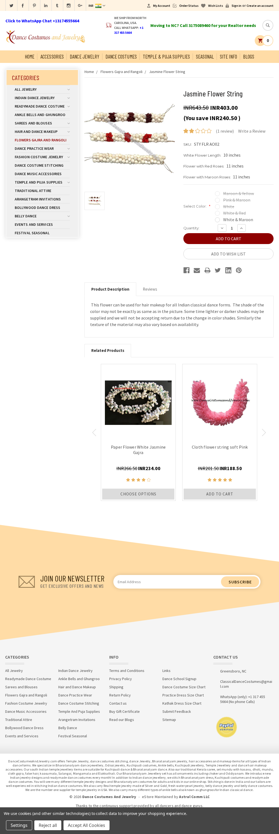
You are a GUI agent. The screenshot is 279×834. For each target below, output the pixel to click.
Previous (94, 432)
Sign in (236, 6)
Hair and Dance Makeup (36, 131)
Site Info (228, 56)
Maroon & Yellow (238, 193)
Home (29, 56)
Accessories (52, 56)
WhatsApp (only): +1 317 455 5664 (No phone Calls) (242, 699)
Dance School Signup (179, 678)
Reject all (48, 825)
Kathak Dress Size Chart (181, 703)
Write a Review (251, 131)
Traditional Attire (33, 190)
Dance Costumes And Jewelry (109, 796)
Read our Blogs (121, 719)
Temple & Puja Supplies (166, 56)
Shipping (116, 686)
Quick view (138, 401)
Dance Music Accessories (38, 173)
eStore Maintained (157, 796)
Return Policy (120, 695)
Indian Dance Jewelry (34, 97)
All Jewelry (26, 89)
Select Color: (196, 206)
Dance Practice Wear (34, 148)
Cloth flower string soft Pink (220, 447)
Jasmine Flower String (167, 71)
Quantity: (191, 228)
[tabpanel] (138, 432)
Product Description (110, 289)
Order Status (189, 6)
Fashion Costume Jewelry (39, 156)
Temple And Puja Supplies (38, 182)
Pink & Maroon (236, 200)
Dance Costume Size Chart (183, 686)
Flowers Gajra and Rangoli (41, 140)
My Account (161, 6)
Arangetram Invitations (38, 199)
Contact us (118, 703)
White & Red (234, 213)
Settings (19, 825)
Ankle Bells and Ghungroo (40, 114)
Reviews (150, 289)
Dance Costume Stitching (39, 165)
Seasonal (205, 56)
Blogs (248, 56)
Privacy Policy (120, 678)
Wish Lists (215, 6)
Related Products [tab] (107, 350)
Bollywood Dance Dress (37, 207)
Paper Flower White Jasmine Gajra (138, 449)
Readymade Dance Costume (40, 106)
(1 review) (225, 131)
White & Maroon (238, 219)
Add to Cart (219, 494)
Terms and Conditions (126, 670)
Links (166, 670)
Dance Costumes (121, 56)
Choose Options (138, 494)
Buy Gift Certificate (124, 711)
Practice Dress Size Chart (183, 695)
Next (264, 432)
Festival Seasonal (32, 232)
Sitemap (169, 719)
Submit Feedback (176, 711)
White (228, 206)
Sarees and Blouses (33, 123)
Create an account (260, 6)
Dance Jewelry (84, 56)
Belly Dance (26, 216)
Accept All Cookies (86, 825)
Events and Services (34, 224)
